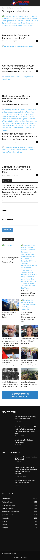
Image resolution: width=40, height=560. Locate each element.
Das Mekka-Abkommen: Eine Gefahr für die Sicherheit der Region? (29, 363)
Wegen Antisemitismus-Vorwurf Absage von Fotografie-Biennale (18, 67)
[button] (3, 3)
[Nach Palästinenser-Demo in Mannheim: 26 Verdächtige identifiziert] (20, 84)
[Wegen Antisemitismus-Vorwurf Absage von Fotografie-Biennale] (20, 54)
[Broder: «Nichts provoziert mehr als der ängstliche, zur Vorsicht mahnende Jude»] (10, 331)
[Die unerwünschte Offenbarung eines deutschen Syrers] (7, 419)
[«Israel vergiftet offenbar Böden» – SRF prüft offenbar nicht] (29, 331)
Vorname (5, 201)
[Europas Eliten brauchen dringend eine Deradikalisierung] (10, 353)
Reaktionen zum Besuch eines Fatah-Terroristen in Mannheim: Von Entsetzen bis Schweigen (20, 136)
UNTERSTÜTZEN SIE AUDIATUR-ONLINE (21, 395)
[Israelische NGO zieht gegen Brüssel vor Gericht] (10, 305)
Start (3, 8)
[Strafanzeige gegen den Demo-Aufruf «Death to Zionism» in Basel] (10, 250)
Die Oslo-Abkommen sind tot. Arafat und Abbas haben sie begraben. (29, 293)
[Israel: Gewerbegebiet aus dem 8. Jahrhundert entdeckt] (29, 374)
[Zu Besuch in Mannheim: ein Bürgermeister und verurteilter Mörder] (20, 155)
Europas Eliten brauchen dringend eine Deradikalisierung (10, 363)
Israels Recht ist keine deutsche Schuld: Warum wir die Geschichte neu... (10, 384)
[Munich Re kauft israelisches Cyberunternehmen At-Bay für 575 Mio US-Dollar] (29, 305)
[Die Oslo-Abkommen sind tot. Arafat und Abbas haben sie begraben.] (29, 266)
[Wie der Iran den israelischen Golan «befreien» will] (7, 459)
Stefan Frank (6, 142)
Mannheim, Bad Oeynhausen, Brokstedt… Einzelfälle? (16, 36)
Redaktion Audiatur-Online (11, 71)
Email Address (7, 219)
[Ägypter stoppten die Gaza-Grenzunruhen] (7, 443)
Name (4, 210)
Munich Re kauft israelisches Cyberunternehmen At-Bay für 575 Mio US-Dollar (28, 317)
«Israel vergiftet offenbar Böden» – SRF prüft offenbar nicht (29, 341)
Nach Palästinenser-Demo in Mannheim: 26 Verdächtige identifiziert (16, 99)
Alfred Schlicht (7, 41)
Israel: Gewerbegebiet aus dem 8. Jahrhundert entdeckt (29, 384)
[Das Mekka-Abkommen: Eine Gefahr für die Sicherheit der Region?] (29, 353)
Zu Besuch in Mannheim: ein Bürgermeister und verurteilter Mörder (17, 169)
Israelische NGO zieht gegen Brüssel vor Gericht (9, 315)
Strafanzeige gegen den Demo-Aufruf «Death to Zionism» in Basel (10, 260)
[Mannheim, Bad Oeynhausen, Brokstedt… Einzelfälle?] (20, 24)
